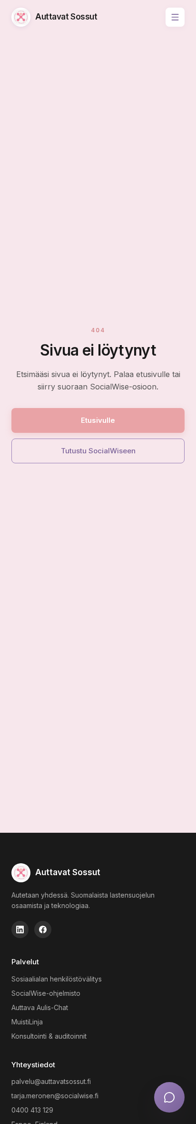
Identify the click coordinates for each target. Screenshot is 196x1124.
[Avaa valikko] (175, 17)
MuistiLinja (27, 1022)
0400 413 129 (32, 1110)
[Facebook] (42, 929)
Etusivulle (98, 420)
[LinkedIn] (20, 929)
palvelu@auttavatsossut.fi (51, 1081)
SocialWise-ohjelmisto (45, 993)
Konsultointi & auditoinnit (49, 1036)
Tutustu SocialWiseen (98, 450)
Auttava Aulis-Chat (39, 1007)
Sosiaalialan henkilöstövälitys (56, 979)
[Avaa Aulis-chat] (169, 1097)
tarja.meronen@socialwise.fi (54, 1096)
